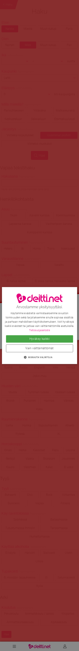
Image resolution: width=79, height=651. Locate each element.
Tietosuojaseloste (39, 330)
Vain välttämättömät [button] (39, 348)
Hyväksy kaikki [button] (39, 339)
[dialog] (39, 325)
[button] (39, 357)
